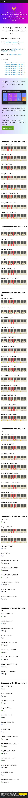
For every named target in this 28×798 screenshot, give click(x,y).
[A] (9, 51)
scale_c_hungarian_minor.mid (14, 42)
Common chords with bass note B (14, 74)
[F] (24, 49)
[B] (14, 51)
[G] (4, 51)
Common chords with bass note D (14, 64)
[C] (12, 49)
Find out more (7, 128)
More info (2, 796)
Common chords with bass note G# (15, 72)
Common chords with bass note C (14, 63)
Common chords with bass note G (14, 70)
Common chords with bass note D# (15, 66)
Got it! (23, 793)
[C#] (15, 49)
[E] (22, 49)
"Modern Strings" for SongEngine (17, 14)
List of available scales (15, 54)
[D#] (20, 49)
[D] (17, 49)
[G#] (7, 51)
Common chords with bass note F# (15, 68)
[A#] (12, 51)
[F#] (2, 51)
